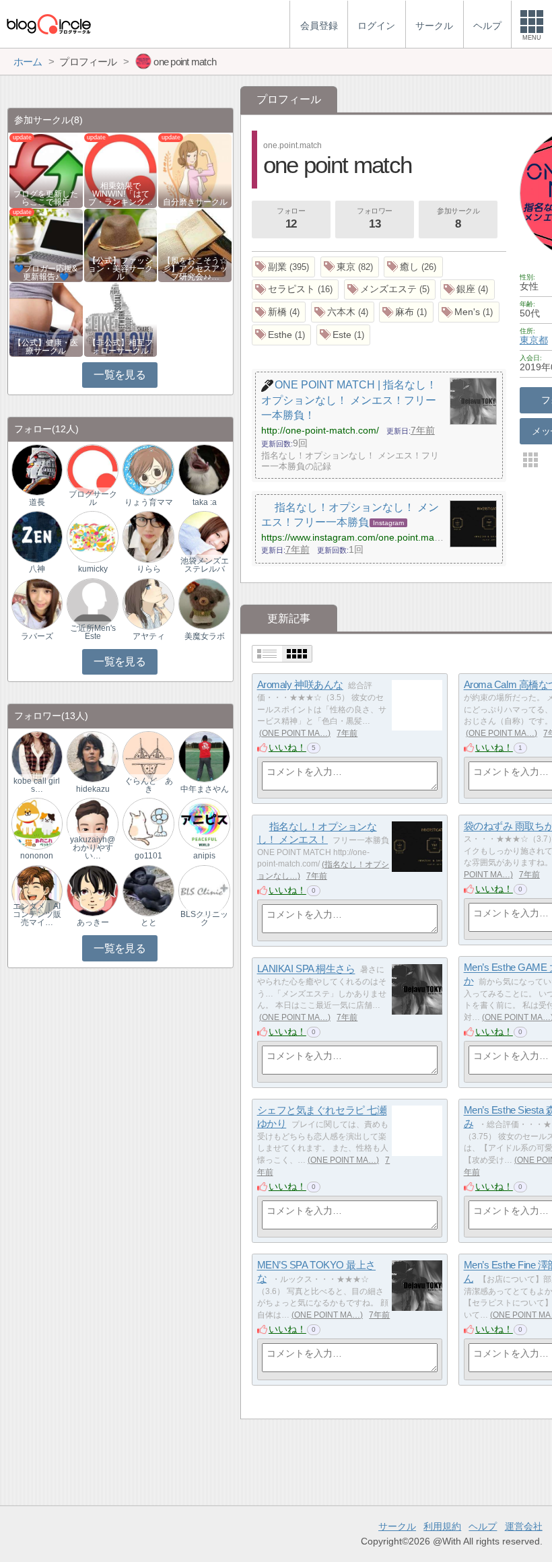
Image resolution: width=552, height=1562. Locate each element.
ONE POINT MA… (295, 733)
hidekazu (93, 789)
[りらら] (148, 536)
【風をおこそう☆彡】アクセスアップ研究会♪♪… (195, 269)
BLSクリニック (204, 918)
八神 (37, 569)
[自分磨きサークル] (195, 170)
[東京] (350, 267)
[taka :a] (204, 470)
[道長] (37, 470)
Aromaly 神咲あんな (300, 685)
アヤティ (149, 636)
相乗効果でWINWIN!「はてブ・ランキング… (120, 194)
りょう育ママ (149, 502)
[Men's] (469, 312)
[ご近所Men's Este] (92, 603)
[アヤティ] (148, 603)
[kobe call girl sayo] (37, 756)
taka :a (205, 502)
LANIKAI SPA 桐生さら (306, 969)
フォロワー (374, 218)
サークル (397, 1526)
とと (149, 922)
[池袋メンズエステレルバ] (204, 536)
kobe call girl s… (36, 785)
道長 (37, 502)
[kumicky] (92, 536)
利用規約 (442, 1526)
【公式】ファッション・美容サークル (120, 269)
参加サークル (458, 218)
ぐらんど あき (149, 785)
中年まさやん (204, 789)
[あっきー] (92, 890)
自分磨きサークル (195, 202)
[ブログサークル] (48, 24)
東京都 (534, 340)
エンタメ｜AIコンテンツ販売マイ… (37, 914)
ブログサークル (93, 498)
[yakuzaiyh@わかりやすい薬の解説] (92, 823)
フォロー (291, 218)
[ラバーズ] (37, 603)
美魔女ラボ (204, 636)
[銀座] (467, 290)
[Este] (343, 335)
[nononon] (37, 823)
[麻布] (406, 312)
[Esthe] (281, 335)
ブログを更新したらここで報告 (45, 198)
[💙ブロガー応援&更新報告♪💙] (46, 244)
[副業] (283, 267)
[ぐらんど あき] (148, 756)
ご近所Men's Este (93, 632)
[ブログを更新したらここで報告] (46, 170)
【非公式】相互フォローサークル (120, 347)
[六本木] (343, 312)
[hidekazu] (92, 756)
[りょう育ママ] (148, 470)
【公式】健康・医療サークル (45, 347)
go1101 (148, 856)
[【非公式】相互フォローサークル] (120, 319)
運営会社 (524, 1526)
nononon (36, 856)
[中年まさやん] (204, 756)
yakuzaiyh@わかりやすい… (92, 848)
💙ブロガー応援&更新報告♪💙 (45, 273)
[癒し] (413, 267)
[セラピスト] (295, 290)
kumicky (93, 569)
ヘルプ (483, 1526)
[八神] (37, 536)
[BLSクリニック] (204, 890)
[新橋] (279, 312)
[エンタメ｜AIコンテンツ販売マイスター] (37, 890)
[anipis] (204, 823)
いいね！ (287, 747)
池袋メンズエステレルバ (204, 565)
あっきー (93, 922)
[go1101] (148, 823)
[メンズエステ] (390, 290)
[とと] (148, 890)
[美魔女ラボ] (204, 603)
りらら (149, 569)
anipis (204, 856)
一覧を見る (119, 374)
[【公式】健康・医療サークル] (46, 319)
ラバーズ (37, 636)
